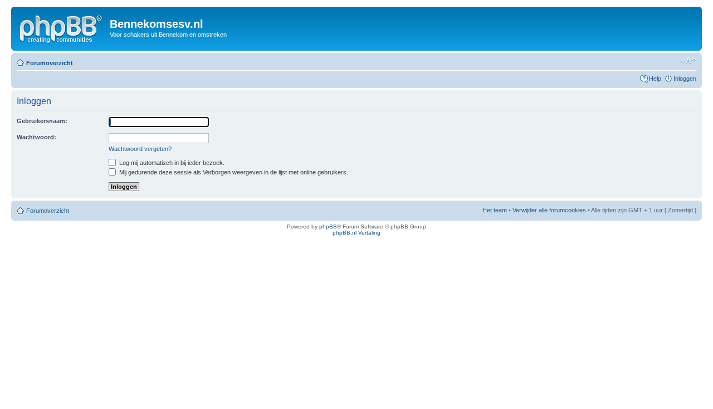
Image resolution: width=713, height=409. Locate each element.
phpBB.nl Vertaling (356, 233)
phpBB (328, 226)
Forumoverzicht (49, 63)
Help (655, 78)
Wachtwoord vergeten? (140, 148)
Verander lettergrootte (688, 61)
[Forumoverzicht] (62, 27)
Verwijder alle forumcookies (549, 210)
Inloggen (684, 78)
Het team (494, 210)
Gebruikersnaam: (42, 121)
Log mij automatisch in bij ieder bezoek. (171, 162)
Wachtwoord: (36, 137)
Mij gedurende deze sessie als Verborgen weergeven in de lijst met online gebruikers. (233, 172)
